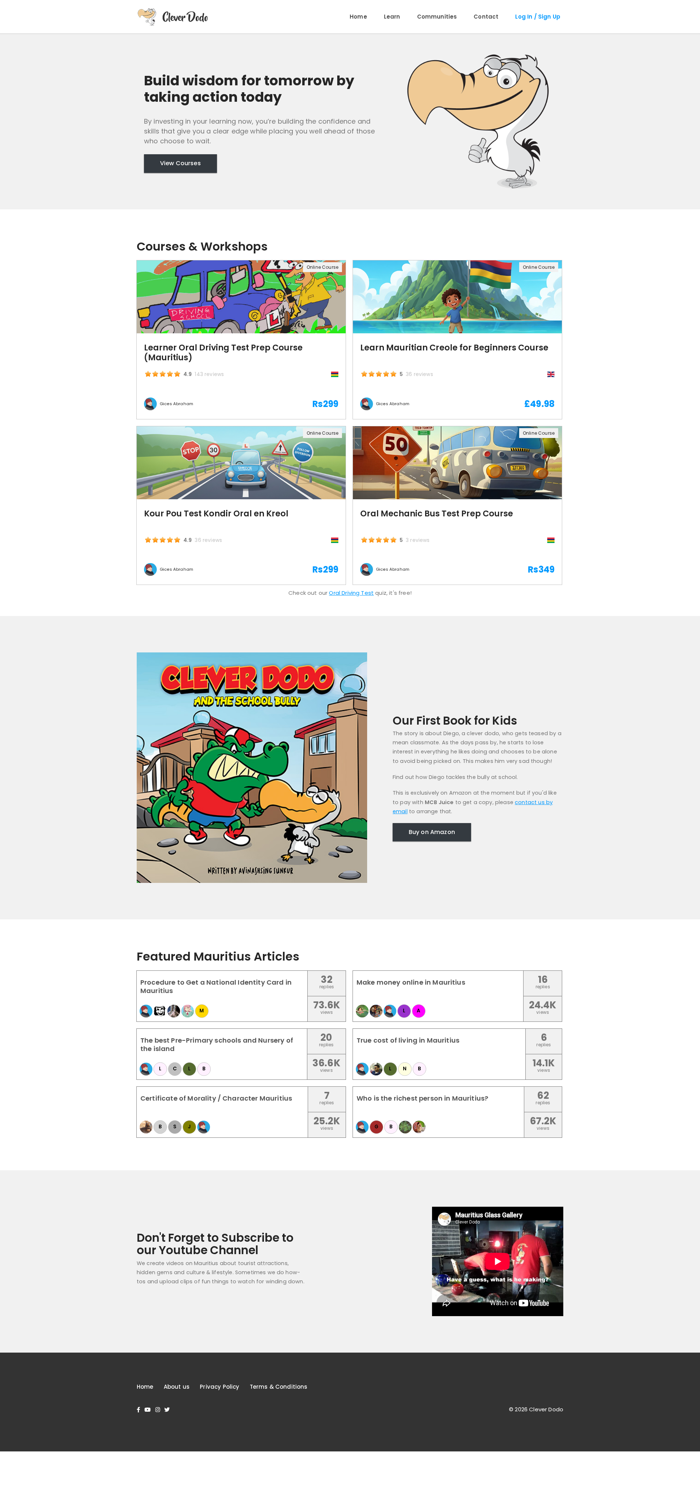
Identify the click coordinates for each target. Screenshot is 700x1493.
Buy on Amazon (432, 832)
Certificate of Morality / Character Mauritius (216, 1098)
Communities (437, 16)
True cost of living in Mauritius (408, 1040)
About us (177, 1387)
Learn (392, 16)
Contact (486, 16)
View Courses (180, 163)
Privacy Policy (219, 1387)
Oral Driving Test (351, 593)
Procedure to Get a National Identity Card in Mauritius (216, 986)
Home (358, 16)
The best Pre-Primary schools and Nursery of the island (216, 1044)
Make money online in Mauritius (411, 982)
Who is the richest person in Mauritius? (422, 1098)
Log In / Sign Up (537, 16)
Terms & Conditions (279, 1387)
